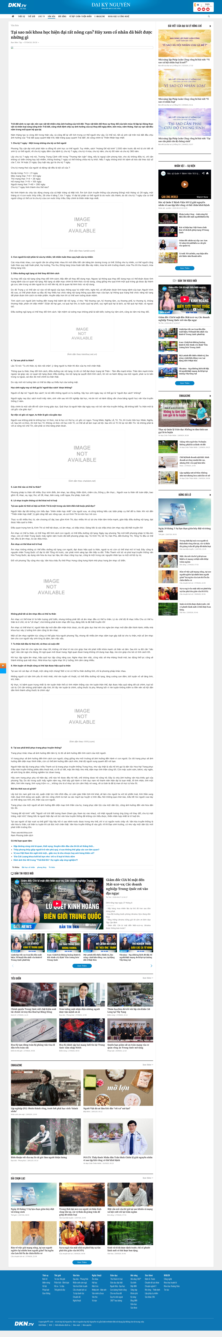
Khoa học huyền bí (170, 1282)
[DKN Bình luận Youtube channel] (203, 9)
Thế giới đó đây (59, 1289)
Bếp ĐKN (86, 1112)
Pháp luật (110, 1051)
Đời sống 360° (136, 1278)
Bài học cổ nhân (28, 867)
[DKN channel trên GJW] (206, 5)
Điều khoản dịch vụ (62, 1325)
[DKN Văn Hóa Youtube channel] (208, 9)
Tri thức (52, 867)
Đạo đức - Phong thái (66, 1015)
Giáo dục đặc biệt (116, 1282)
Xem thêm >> (148, 977)
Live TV (41, 16)
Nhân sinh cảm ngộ (18, 1114)
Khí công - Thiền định (152, 1289)
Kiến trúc (95, 1286)
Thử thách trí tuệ (116, 1278)
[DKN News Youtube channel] (199, 9)
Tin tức (166, 1289)
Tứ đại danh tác (78, 1293)
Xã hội (44, 1286)
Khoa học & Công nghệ (118, 16)
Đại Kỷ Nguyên (90, 1322)
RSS (50, 1325)
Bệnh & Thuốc (150, 1278)
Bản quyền (87, 1325)
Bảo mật (76, 1325)
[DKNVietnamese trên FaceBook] (198, 5)
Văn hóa (51, 16)
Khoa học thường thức (172, 1286)
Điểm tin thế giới (16, 1051)
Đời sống (62, 16)
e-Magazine (100, 16)
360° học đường (116, 1300)
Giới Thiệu (23, 8)
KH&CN (167, 1275)
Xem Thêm (82, 966)
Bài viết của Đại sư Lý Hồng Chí (185, 26)
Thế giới (31, 16)
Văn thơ (94, 1296)
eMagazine (184, 396)
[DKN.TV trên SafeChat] (195, 5)
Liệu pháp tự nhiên (151, 1293)
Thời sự (21, 16)
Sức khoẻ (134, 1307)
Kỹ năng (133, 1296)
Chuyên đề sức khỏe (152, 1282)
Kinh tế (13, 1015)
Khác (181, 466)
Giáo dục (114, 1275)
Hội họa (94, 1282)
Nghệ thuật (77, 1300)
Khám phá (134, 1293)
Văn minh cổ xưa (98, 1293)
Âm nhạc (95, 1278)
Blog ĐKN (134, 1300)
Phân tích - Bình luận (61, 1282)
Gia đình (133, 1282)
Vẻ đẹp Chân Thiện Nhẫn (92, 1163)
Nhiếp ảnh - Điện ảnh (99, 1289)
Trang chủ (13, 16)
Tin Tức (108, 897)
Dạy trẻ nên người (116, 1296)
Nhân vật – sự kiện (184, 166)
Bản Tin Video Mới (187, 281)
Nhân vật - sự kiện (164, 208)
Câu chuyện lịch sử (17, 1256)
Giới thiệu (42, 1325)
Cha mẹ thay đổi (116, 1293)
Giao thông (46, 1293)
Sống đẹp (134, 1289)
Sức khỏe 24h (150, 1296)
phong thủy (41, 867)
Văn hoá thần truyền (66, 1218)
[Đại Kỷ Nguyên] (17, 4)
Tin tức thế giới (59, 1278)
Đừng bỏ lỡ (185, 495)
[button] (151, 966)
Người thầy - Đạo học (117, 1286)
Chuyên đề (76, 1296)
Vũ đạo (94, 1300)
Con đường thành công (118, 1289)
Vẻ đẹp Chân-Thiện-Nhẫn (80, 16)
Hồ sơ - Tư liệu (59, 1286)
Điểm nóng (111, 1015)
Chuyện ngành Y (150, 1286)
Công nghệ (168, 1278)
